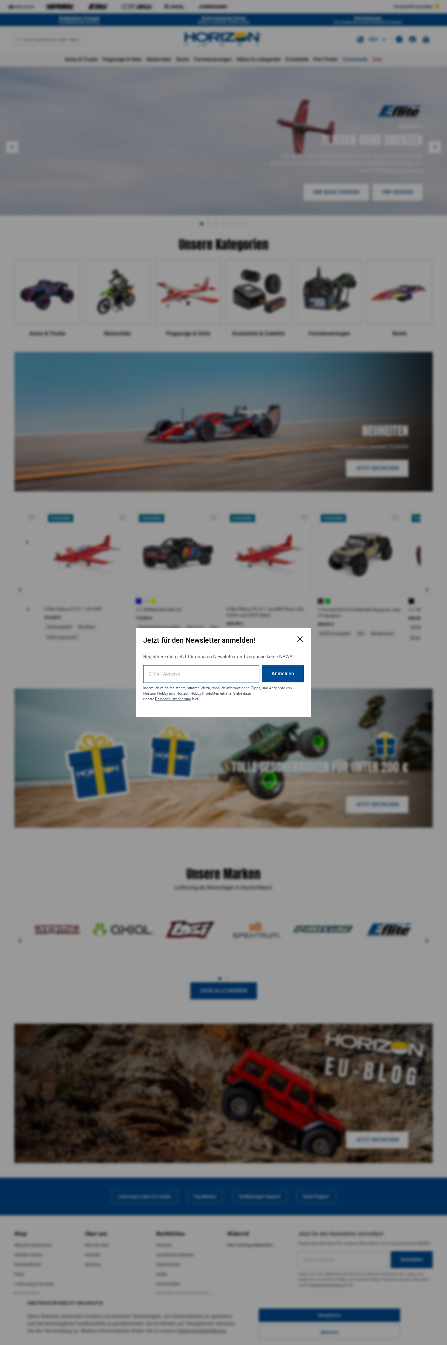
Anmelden (283, 673)
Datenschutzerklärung (173, 699)
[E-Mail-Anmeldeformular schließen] (300, 639)
